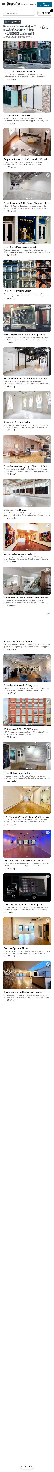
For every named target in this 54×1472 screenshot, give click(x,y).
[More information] (31, 37)
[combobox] (45, 27)
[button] (27, 67)
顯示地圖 (29, 1466)
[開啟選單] (3, 4)
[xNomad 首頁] (15, 4)
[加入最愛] (48, 43)
